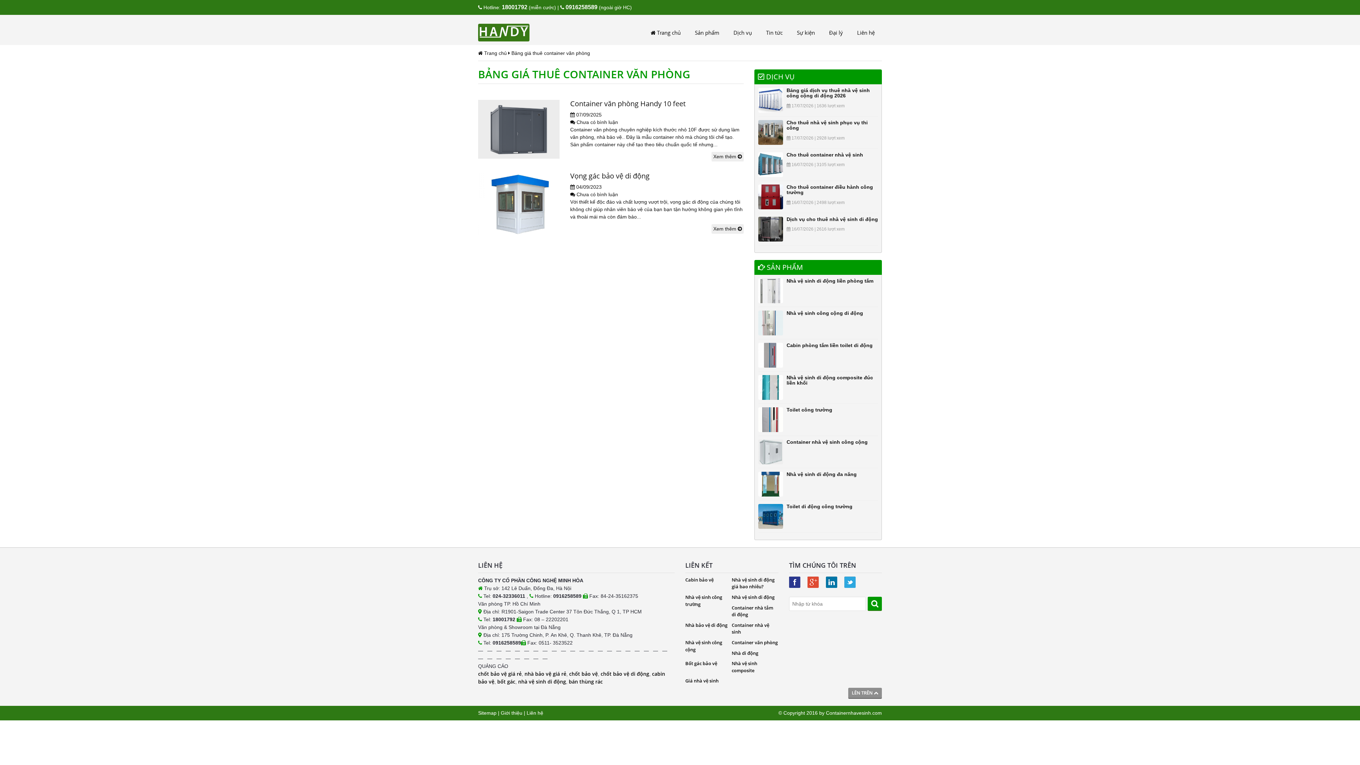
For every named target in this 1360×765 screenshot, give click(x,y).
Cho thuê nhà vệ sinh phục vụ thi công (827, 125)
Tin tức (774, 32)
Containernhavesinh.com (854, 713)
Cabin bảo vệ (699, 580)
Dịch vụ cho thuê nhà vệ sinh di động (832, 219)
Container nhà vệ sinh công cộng (827, 442)
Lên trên (863, 693)
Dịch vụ (742, 32)
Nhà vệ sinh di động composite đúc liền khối (830, 380)
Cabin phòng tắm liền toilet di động (830, 345)
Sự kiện (806, 32)
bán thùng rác (586, 681)
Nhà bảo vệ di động (706, 625)
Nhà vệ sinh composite (744, 667)
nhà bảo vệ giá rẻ (545, 673)
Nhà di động (745, 653)
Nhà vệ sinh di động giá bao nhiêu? (753, 583)
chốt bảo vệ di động (625, 673)
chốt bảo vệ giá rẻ (500, 673)
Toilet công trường (809, 410)
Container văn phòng (755, 642)
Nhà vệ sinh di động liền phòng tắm (830, 281)
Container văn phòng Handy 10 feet (628, 103)
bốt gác (506, 681)
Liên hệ (866, 32)
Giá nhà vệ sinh (702, 681)
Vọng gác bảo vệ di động (610, 176)
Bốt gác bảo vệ (701, 663)
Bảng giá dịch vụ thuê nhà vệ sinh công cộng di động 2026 (828, 92)
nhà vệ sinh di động (542, 681)
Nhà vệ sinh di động (753, 597)
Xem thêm (725, 156)
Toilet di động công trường (819, 506)
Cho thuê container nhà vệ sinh (825, 155)
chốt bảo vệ (583, 673)
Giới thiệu (511, 713)
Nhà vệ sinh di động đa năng (822, 474)
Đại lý (836, 32)
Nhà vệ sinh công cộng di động (825, 313)
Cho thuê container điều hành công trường (830, 189)
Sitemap (487, 713)
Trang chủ (668, 32)
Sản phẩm (707, 32)
